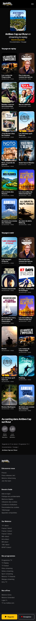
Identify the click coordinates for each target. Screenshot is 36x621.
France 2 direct (7, 528)
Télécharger (6, 510)
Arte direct (5, 539)
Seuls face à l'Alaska (26, 163)
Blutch (4, 349)
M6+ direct (5, 536)
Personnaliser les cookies (10, 507)
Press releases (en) (8, 475)
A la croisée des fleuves (8, 193)
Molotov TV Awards (8, 576)
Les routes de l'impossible (7, 76)
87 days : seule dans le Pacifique (26, 289)
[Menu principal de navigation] (32, 4)
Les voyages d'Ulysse (6, 260)
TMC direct (5, 545)
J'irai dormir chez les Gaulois (8, 134)
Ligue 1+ (4, 600)
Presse (4, 473)
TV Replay (5, 563)
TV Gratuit (5, 566)
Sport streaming (7, 574)
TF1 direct (5, 526)
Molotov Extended (8, 597)
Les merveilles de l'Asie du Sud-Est (25, 193)
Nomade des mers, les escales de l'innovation (9, 319)
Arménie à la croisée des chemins (9, 222)
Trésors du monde (9, 289)
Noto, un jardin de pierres (8, 163)
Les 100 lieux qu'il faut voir (25, 134)
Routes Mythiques (9, 407)
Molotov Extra (6, 595)
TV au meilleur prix (8, 603)
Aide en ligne (6, 494)
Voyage (23, 42)
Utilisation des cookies (9, 502)
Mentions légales (7, 499)
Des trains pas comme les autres (25, 76)
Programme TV (7, 560)
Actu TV (4, 582)
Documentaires (15, 42)
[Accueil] (7, 4)
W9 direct (5, 542)
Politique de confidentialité (11, 496)
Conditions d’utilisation (9, 505)
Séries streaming (7, 571)
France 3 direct (7, 531)
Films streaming (7, 568)
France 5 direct (7, 534)
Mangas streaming (8, 579)
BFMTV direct (6, 547)
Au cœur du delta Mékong (25, 222)
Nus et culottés (24, 104)
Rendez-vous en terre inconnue (8, 105)
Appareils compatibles (9, 513)
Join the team (6, 481)
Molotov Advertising (9, 478)
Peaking (22, 378)
